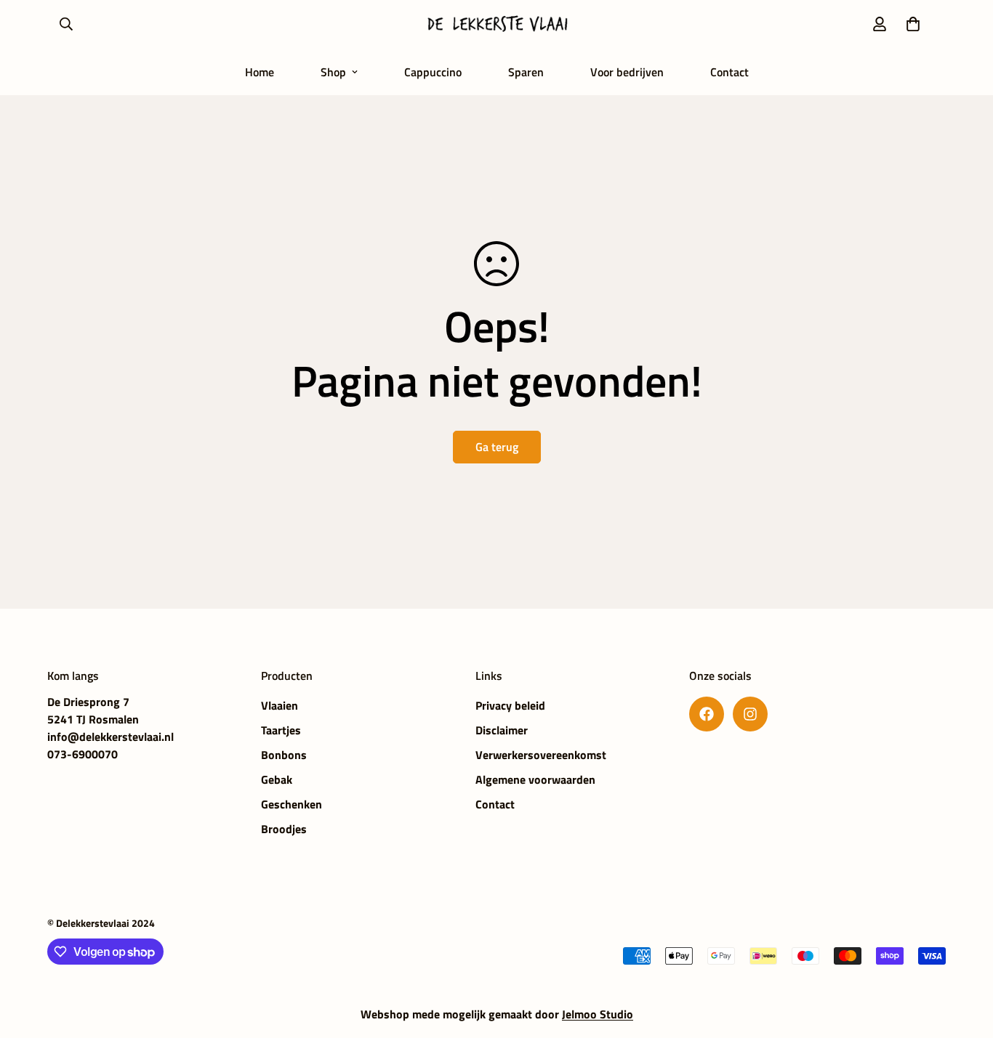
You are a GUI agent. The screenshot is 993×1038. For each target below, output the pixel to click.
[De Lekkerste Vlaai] (496, 24)
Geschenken (291, 804)
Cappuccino (433, 72)
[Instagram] (750, 714)
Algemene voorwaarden (535, 779)
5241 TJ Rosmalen (93, 719)
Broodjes (284, 829)
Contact (729, 72)
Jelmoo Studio (597, 1014)
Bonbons (284, 754)
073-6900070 (82, 754)
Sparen (526, 72)
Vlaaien (279, 705)
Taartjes (281, 730)
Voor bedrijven (627, 72)
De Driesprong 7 (88, 701)
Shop (333, 72)
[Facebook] (706, 714)
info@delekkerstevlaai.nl (110, 736)
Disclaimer (501, 730)
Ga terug (496, 446)
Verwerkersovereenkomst (540, 754)
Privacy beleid (510, 705)
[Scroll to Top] (964, 959)
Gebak (276, 779)
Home (259, 72)
